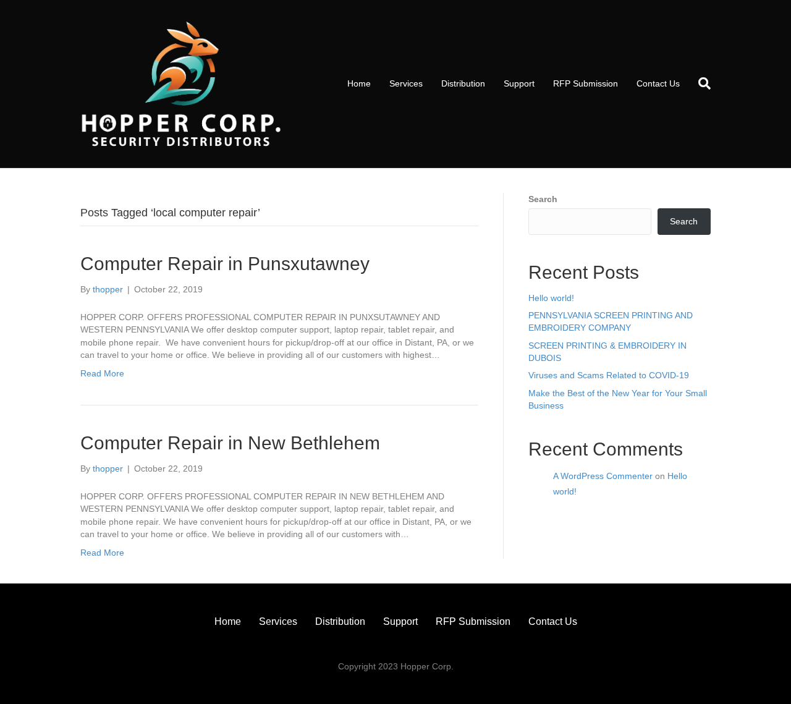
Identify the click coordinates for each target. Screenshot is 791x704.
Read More (102, 373)
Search (542, 199)
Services (406, 83)
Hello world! (551, 298)
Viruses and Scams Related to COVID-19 (608, 375)
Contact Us (658, 83)
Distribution (463, 83)
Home (359, 83)
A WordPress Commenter (603, 476)
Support (519, 83)
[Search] (700, 83)
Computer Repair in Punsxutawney (225, 263)
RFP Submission (585, 83)
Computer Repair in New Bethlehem (230, 443)
